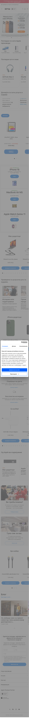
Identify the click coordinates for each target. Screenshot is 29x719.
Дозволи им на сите (14, 370)
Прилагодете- (13, 374)
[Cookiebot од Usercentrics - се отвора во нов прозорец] (21, 342)
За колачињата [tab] (23, 346)
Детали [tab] (14, 346)
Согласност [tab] (5, 346)
